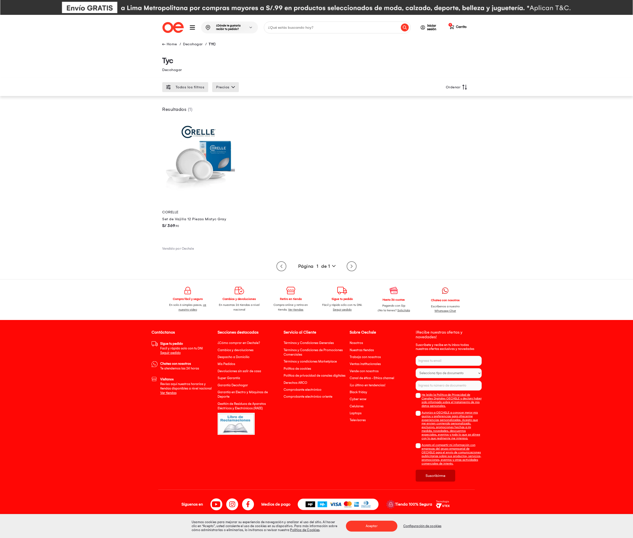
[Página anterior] (281, 266)
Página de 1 (314, 266)
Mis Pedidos (226, 364)
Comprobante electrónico (302, 389)
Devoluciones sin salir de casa (239, 371)
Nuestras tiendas (362, 350)
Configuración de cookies (422, 526)
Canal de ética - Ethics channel (372, 378)
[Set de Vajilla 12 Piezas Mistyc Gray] (198, 192)
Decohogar (193, 44)
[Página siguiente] (352, 266)
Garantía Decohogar (233, 385)
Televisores (358, 420)
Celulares (356, 406)
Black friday (358, 392)
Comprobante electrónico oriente (308, 396)
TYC (212, 44)
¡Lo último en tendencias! (367, 385)
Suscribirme (435, 475)
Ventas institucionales (365, 364)
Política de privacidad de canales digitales (314, 375)
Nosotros (356, 343)
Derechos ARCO (295, 383)
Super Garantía (229, 378)
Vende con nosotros (364, 371)
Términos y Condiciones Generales (309, 343)
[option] (316, 7)
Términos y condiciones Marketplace (310, 361)
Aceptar (372, 526)
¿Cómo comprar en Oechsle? (239, 343)
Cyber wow (358, 399)
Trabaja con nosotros (365, 357)
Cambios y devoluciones (235, 350)
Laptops (356, 413)
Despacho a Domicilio (233, 357)
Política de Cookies (304, 530)
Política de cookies (297, 368)
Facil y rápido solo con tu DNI (181, 348)
